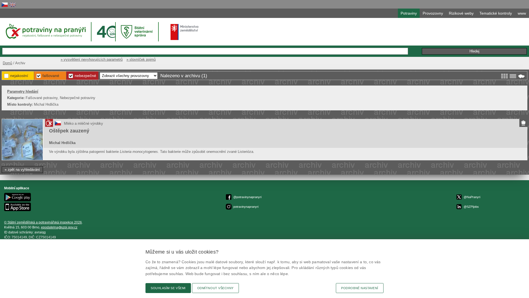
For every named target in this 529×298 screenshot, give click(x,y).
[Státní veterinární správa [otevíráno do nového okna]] (137, 31)
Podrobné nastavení (359, 288)
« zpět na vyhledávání (22, 169)
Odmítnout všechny (215, 288)
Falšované (50, 75)
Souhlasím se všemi (168, 288)
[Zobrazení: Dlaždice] (504, 76)
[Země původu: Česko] (58, 125)
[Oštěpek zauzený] (22, 139)
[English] (12, 4)
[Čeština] (4, 4)
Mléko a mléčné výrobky (83, 123)
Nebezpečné (85, 75)
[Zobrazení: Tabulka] (512, 76)
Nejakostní (19, 75)
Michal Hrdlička (62, 143)
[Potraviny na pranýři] (45, 31)
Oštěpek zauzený (69, 131)
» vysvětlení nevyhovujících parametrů (92, 59)
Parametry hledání (22, 91)
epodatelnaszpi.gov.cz (59, 227)
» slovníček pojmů (141, 59)
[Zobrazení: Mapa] (521, 76)
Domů (7, 63)
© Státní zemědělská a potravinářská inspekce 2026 (43, 222)
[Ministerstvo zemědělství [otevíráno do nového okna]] (185, 32)
